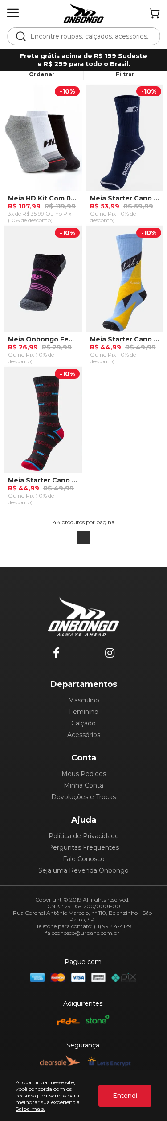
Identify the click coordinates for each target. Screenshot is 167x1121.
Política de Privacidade (84, 836)
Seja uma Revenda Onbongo (83, 870)
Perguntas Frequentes (83, 847)
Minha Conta (83, 785)
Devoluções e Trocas (83, 797)
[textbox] (89, 36)
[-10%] (43, 141)
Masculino (83, 700)
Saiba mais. (30, 1108)
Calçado (83, 723)
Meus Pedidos (83, 774)
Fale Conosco (84, 859)
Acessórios (83, 735)
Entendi (125, 1096)
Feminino (83, 712)
